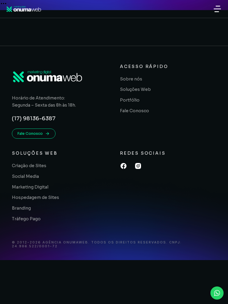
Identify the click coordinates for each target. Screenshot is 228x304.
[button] (217, 9)
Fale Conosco (30, 133)
